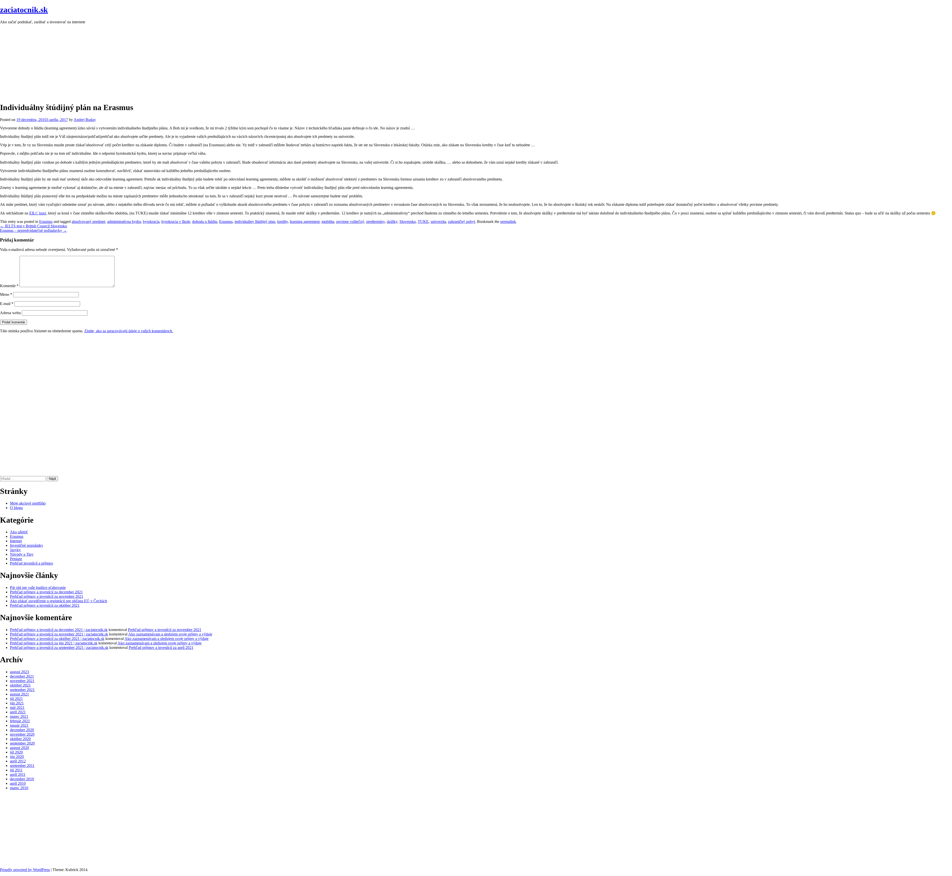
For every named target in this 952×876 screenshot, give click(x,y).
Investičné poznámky (26, 545)
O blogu (16, 508)
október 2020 (20, 739)
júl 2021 (16, 698)
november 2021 (22, 681)
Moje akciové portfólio (28, 503)
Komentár (9, 286)
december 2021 (22, 676)
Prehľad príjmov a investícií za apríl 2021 (161, 647)
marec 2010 (19, 788)
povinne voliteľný (350, 221)
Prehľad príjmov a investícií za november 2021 (46, 596)
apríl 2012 (18, 761)
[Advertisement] (149, 63)
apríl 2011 (18, 774)
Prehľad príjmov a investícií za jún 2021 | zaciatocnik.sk (53, 643)
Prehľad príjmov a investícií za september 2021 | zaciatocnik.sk (59, 647)
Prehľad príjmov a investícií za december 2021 (46, 592)
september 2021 (22, 690)
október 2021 (20, 685)
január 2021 (19, 725)
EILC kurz (37, 213)
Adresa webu (10, 313)
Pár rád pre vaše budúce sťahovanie (38, 587)
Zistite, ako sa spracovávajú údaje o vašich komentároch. (128, 331)
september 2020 (22, 743)
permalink (508, 221)
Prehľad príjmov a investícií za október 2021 (45, 605)
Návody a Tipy (21, 554)
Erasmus (46, 221)
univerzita (438, 221)
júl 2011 (16, 770)
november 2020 (22, 734)
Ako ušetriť (19, 532)
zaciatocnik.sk (24, 9)
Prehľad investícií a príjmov (31, 563)
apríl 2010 (18, 783)
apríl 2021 (18, 712)
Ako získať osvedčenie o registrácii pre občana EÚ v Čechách (58, 601)
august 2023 (19, 672)
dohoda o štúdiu (204, 221)
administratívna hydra (124, 221)
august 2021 (19, 694)
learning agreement (305, 221)
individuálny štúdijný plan (255, 221)
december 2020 (22, 730)
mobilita (328, 221)
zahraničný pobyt (461, 221)
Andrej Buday (85, 120)
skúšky (392, 221)
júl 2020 (16, 752)
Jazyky (15, 550)
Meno (6, 294)
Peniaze (16, 559)
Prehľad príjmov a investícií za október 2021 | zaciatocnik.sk (57, 638)
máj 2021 (17, 707)
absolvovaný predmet (88, 221)
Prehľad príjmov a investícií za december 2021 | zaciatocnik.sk (59, 630)
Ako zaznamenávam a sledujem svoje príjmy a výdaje (170, 634)
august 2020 (19, 748)
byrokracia (151, 221)
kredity (282, 221)
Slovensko (407, 221)
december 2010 (22, 779)
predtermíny (375, 221)
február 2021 (20, 721)
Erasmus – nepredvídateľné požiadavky (33, 230)
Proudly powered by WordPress (25, 870)
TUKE (423, 221)
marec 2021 (19, 716)
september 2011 (22, 765)
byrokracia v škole (175, 221)
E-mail (6, 304)
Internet (16, 541)
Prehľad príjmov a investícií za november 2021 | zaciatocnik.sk (59, 634)
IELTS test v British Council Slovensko (33, 226)
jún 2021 (17, 703)
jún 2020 (17, 757)
